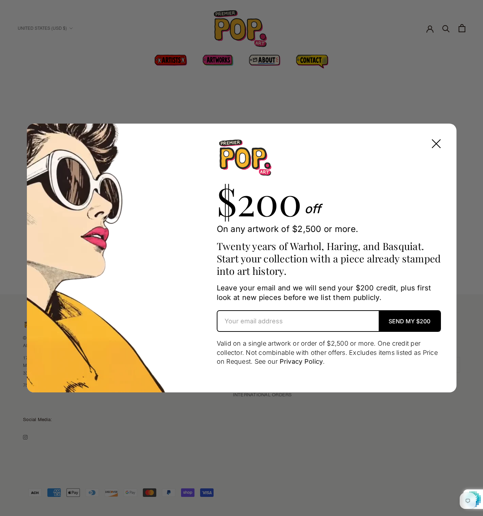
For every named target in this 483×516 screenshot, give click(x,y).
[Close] (436, 143)
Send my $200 (409, 321)
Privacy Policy (301, 361)
